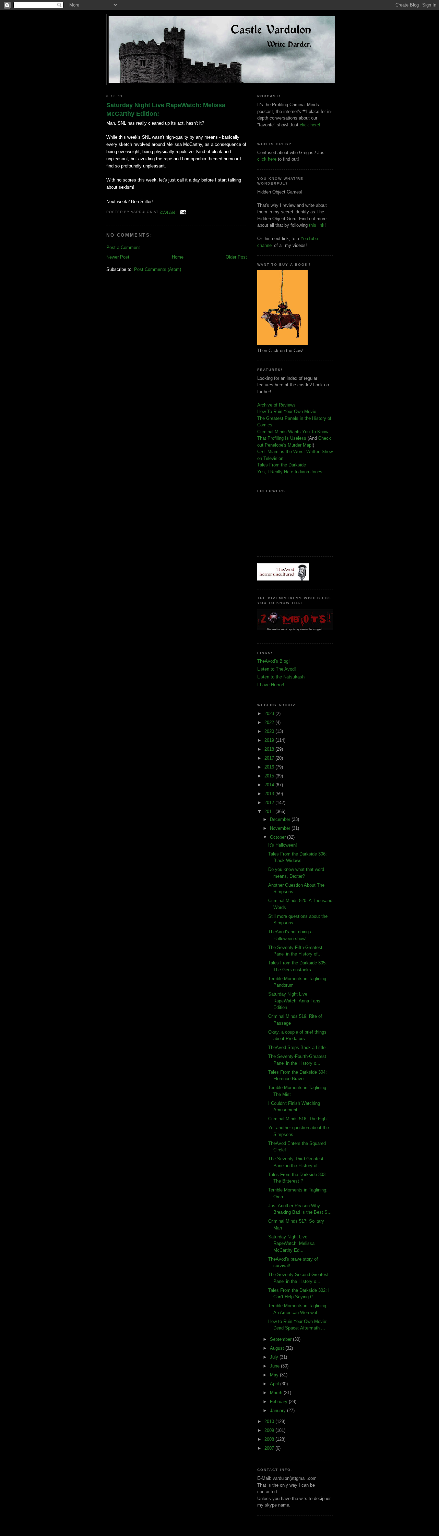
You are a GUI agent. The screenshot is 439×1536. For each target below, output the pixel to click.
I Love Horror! (270, 684)
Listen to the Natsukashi (281, 676)
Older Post (236, 257)
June (275, 1366)
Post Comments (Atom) (157, 269)
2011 (269, 811)
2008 (269, 1439)
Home (177, 257)
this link (316, 225)
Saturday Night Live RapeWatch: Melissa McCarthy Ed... (291, 1243)
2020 (269, 731)
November (281, 828)
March (277, 1392)
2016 (269, 767)
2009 (269, 1430)
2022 (269, 722)
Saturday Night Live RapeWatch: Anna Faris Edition (294, 1000)
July (275, 1357)
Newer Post (117, 257)
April (275, 1383)
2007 (269, 1448)
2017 (269, 758)
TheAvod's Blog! (273, 661)
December (281, 819)
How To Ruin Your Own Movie (286, 411)
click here (266, 159)
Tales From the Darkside (281, 464)
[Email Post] (182, 212)
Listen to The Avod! (276, 669)
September (281, 1339)
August (277, 1348)
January (278, 1410)
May (275, 1374)
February (279, 1401)
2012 (269, 802)
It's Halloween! (282, 845)
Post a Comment (123, 247)
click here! (310, 124)
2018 (269, 749)
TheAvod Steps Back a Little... (299, 1047)
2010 (269, 1421)
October (278, 837)
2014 (269, 784)
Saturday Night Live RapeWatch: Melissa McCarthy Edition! (165, 109)
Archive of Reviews (276, 405)
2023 (269, 713)
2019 (269, 740)
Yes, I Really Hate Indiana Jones (289, 471)
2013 (269, 793)
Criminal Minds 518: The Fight (298, 1118)
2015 (269, 775)
